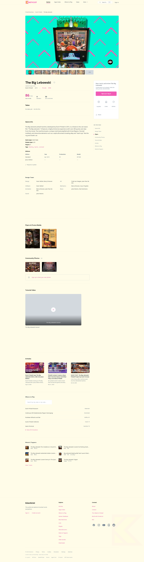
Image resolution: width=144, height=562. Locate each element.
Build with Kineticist (97, 516)
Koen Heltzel (39, 181)
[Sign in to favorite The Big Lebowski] (54, 82)
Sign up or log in (106, 93)
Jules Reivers (74, 189)
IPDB (49, 88)
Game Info (97, 128)
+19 (89, 72)
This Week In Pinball (97, 513)
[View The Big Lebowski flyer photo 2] (49, 238)
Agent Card (53, 557)
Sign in (117, 2)
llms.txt (47, 557)
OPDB (46, 554)
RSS (93, 519)
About (93, 506)
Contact (94, 509)
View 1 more (28, 465)
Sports (36, 147)
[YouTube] (104, 525)
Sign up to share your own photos (41, 277)
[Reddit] (114, 525)
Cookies (49, 552)
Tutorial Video (98, 140)
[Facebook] (94, 525)
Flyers (96, 134)
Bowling (31, 147)
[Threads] (109, 525)
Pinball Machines (29, 12)
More (84, 2)
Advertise (70, 552)
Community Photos (100, 137)
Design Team (98, 131)
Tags (60, 536)
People (60, 526)
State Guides (62, 539)
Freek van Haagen (76, 181)
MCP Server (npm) (68, 557)
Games (48, 2)
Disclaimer (56, 552)
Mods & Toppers (99, 149)
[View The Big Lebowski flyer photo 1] (32, 238)
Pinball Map (35, 554)
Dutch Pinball (38, 12)
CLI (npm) (60, 557)
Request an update (31, 164)
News (77, 2)
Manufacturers (63, 529)
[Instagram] (99, 525)
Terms (43, 552)
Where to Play (68, 2)
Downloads (62, 543)
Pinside (44, 88)
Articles (96, 143)
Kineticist (30, 503)
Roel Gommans (83, 189)
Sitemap (63, 552)
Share (99, 114)
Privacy (37, 552)
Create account (36, 513)
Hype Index (57, 2)
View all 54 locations (32, 430)
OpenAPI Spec (41, 557)
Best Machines (63, 519)
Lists (60, 523)
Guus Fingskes (84, 186)
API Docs (34, 557)
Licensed (41, 147)
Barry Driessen (48, 181)
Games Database (63, 516)
